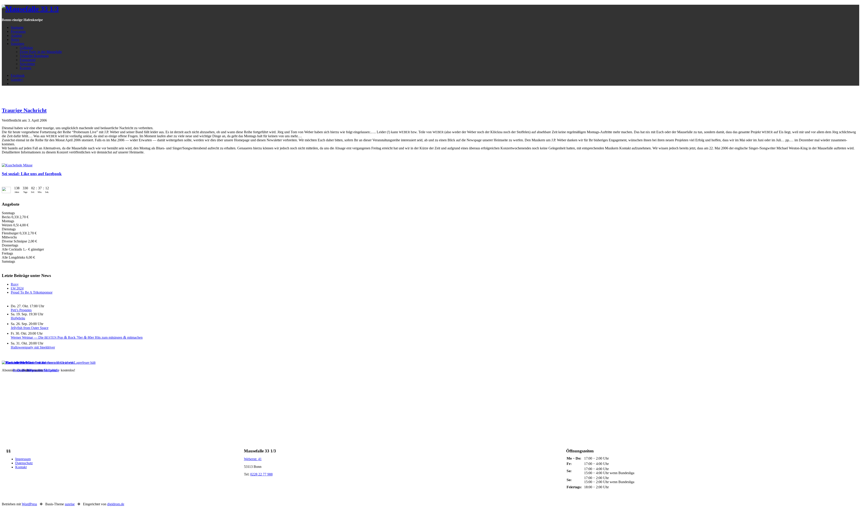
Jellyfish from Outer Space (29, 328)
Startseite (17, 27)
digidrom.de (115, 504)
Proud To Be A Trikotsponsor (31, 292)
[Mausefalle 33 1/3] (30, 9)
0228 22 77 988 (261, 474)
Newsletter (27, 64)
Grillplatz (26, 48)
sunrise (70, 504)
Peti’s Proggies (21, 310)
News (15, 39)
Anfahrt (16, 35)
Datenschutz (24, 463)
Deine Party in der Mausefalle (41, 52)
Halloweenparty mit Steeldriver (33, 347)
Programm (18, 31)
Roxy (15, 284)
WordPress (29, 504)
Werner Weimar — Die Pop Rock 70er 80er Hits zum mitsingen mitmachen (77, 337)
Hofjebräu (18, 318)
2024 (17, 288)
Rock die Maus (23, 370)
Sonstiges (17, 44)
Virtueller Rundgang (34, 56)
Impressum (23, 459)
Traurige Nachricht (24, 110)
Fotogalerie (28, 60)
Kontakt (25, 68)
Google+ (17, 79)
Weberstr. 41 (253, 459)
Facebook (18, 75)
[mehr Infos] (49, 362)
